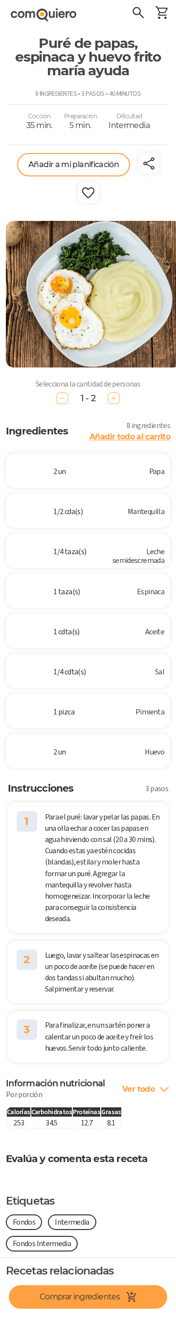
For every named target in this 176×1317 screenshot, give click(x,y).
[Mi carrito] (161, 13)
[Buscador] (138, 13)
